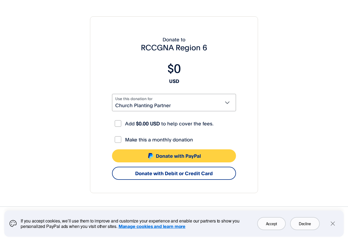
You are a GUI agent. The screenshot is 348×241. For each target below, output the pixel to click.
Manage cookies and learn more (152, 226)
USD (174, 81)
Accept (271, 223)
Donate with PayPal (178, 156)
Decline (305, 223)
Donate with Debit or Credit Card (174, 173)
